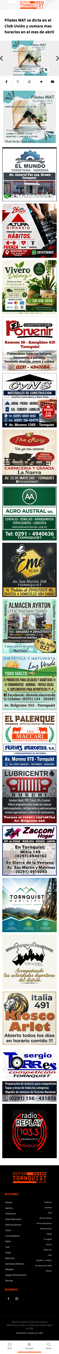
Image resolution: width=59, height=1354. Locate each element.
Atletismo (10, 1213)
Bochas (9, 1280)
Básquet (9, 1269)
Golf (50, 1212)
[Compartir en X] (18, 81)
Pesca (49, 1244)
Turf (7, 1247)
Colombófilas (12, 1236)
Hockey (48, 1207)
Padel (49, 1234)
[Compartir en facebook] (6, 81)
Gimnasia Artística (14, 1264)
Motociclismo (46, 1218)
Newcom (48, 1249)
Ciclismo (48, 1202)
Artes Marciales (13, 1219)
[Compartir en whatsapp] (29, 81)
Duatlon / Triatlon (44, 1260)
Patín (8, 1241)
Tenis (8, 1230)
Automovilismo (13, 1224)
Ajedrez (9, 1208)
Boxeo (49, 1270)
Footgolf (48, 1239)
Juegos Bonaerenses (15, 1275)
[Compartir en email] (52, 81)
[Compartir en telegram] (41, 81)
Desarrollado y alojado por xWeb (29, 1333)
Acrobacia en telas (43, 1265)
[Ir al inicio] (31, 5)
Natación (10, 1258)
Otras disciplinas (44, 1223)
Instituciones (46, 1228)
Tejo (50, 1255)
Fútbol (8, 1202)
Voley (8, 1252)
